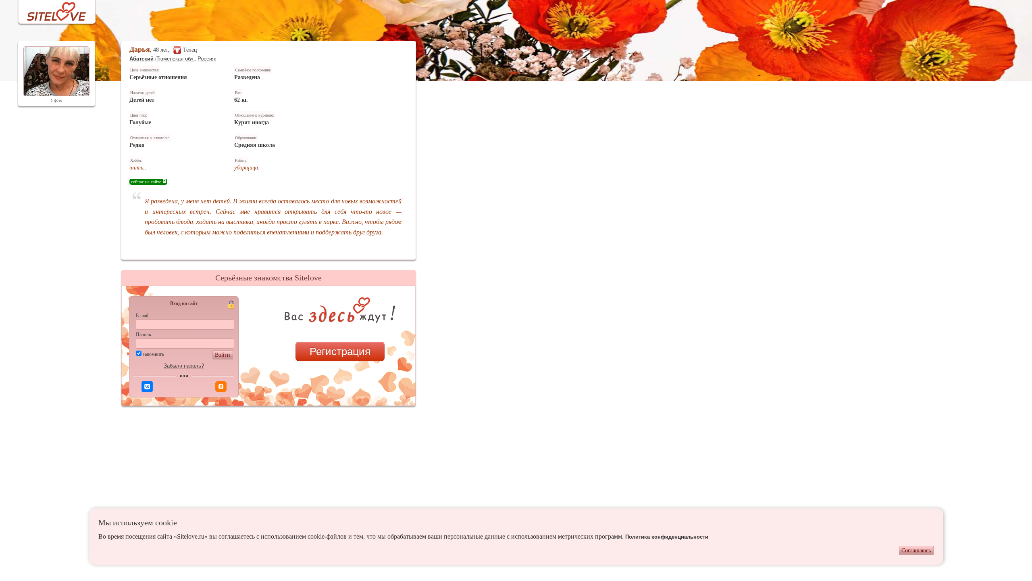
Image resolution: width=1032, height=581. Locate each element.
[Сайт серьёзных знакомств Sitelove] (50, 9)
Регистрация (340, 351)
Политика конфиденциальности (666, 537)
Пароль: (144, 334)
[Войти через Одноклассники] (221, 386)
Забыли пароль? (184, 366)
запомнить (153, 354)
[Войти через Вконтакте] (147, 386)
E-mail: (143, 315)
